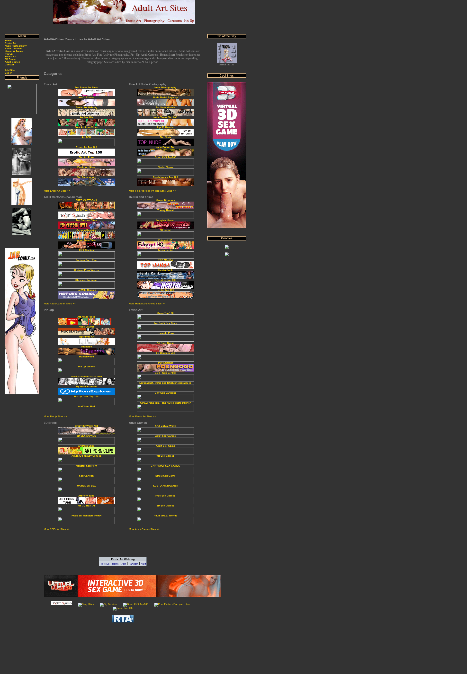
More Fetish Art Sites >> (142, 416)
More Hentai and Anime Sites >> (147, 303)
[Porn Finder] (172, 604)
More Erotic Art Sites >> (57, 190)
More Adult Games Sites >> (144, 529)
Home (115, 563)
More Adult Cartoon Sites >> (59, 303)
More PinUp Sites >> (55, 416)
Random (133, 563)
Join (123, 563)
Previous (104, 563)
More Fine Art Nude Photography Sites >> (152, 190)
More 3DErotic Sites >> (57, 529)
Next (143, 563)
